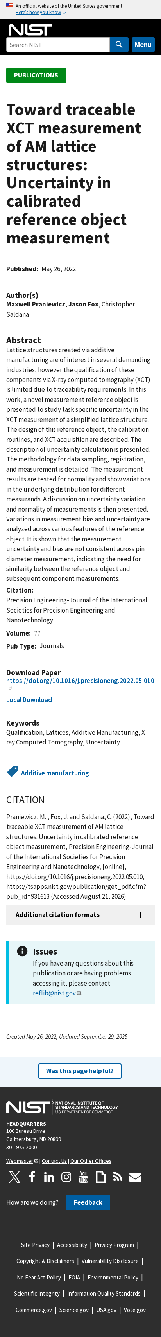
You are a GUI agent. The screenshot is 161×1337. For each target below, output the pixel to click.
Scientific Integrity (37, 1293)
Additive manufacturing (55, 773)
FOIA (74, 1277)
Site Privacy (35, 1245)
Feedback (88, 1202)
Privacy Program (114, 1245)
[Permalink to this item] (42, 295)
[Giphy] (100, 1177)
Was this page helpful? (80, 1071)
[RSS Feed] (118, 1177)
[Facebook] (32, 1177)
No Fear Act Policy (39, 1277)
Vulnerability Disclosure (110, 1261)
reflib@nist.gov (54, 993)
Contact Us (54, 1160)
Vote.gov (135, 1310)
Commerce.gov (34, 1310)
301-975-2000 (21, 1147)
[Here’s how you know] (80, 9)
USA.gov (106, 1310)
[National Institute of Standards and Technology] (62, 1107)
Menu (143, 44)
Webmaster (19, 1160)
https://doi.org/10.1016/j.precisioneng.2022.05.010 (80, 680)
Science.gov (74, 1310)
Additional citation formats (58, 914)
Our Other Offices (90, 1160)
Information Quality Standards (104, 1293)
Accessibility (72, 1245)
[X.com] (14, 1177)
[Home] (30, 29)
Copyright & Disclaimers (45, 1261)
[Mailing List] (135, 1177)
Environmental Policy (113, 1277)
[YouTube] (83, 1177)
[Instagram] (66, 1177)
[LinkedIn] (49, 1177)
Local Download (29, 700)
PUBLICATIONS (36, 75)
